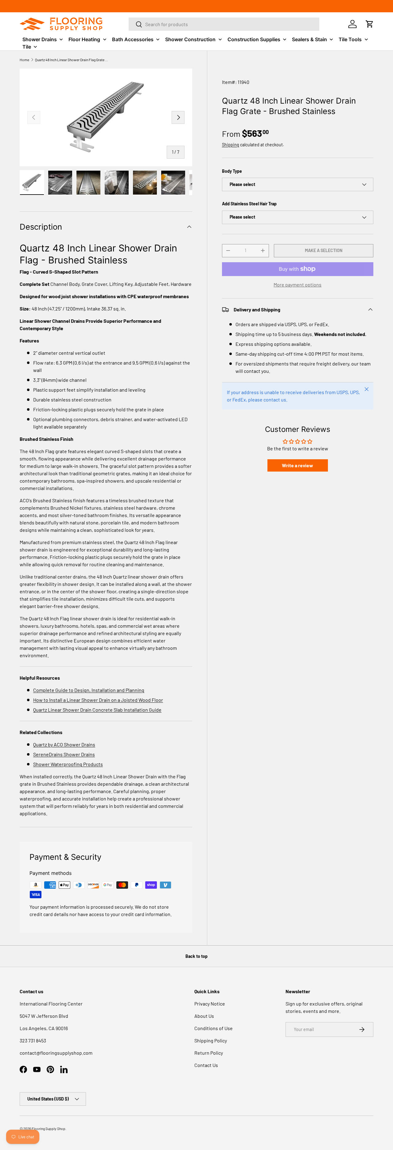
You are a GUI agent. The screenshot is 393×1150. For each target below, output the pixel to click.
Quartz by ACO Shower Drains (64, 744)
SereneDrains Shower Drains (64, 754)
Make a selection (323, 250)
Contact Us (206, 1065)
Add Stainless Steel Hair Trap (249, 203)
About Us (204, 1016)
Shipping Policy (210, 1040)
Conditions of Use (213, 1028)
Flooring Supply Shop (48, 1128)
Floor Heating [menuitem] (84, 39)
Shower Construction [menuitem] (190, 39)
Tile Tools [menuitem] (350, 39)
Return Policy (208, 1053)
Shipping (230, 144)
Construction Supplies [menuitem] (254, 39)
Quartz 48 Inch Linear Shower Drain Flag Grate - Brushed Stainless (72, 59)
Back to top (196, 956)
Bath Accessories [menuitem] (133, 39)
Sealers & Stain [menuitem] (309, 39)
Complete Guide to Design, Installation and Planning (88, 690)
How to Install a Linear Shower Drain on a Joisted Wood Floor (98, 700)
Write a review (297, 465)
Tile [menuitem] (26, 47)
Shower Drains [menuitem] (39, 39)
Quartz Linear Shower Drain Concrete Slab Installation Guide (97, 710)
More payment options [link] (297, 284)
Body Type (232, 171)
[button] (369, 24)
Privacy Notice (209, 1003)
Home (24, 59)
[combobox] (224, 24)
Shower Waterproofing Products (68, 764)
